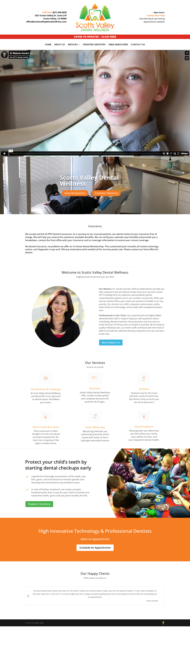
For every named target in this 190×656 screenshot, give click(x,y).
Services (73, 45)
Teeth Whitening (95, 427)
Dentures (94, 388)
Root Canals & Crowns (46, 427)
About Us (59, 45)
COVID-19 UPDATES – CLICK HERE (95, 36)
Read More (106, 194)
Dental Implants (144, 426)
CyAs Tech (38, 623)
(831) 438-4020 (59, 12)
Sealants (144, 389)
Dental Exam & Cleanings (46, 389)
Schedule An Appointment (95, 547)
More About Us (111, 342)
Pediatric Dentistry (94, 45)
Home (48, 45)
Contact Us (138, 45)
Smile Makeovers (118, 45)
